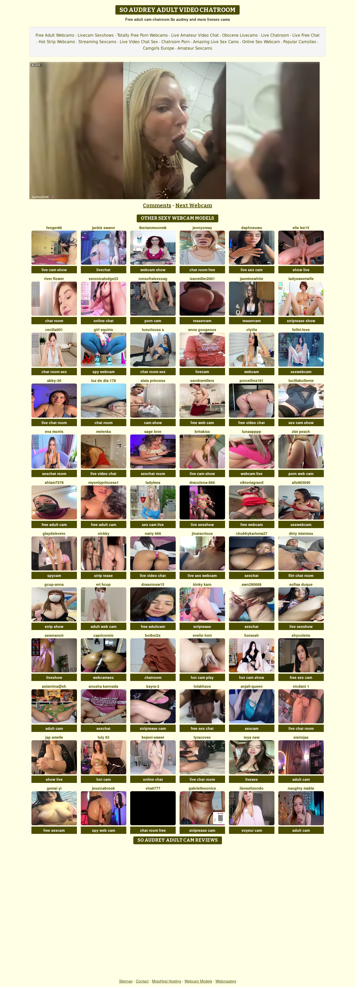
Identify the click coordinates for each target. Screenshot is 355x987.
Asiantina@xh (54, 686)
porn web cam (300, 473)
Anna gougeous (202, 329)
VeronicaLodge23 (103, 278)
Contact (142, 981)
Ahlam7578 (54, 482)
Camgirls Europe (158, 48)
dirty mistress (301, 533)
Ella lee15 (301, 227)
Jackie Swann (103, 227)
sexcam (251, 728)
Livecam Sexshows (96, 35)
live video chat (103, 473)
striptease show (301, 320)
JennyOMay (202, 227)
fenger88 (54, 227)
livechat (103, 269)
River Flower (54, 278)
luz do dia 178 (103, 380)
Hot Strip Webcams (57, 41)
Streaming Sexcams (97, 41)
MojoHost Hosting (166, 981)
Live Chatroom (275, 35)
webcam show (153, 269)
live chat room (54, 422)
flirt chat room (300, 575)
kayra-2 (152, 686)
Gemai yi (54, 788)
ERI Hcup (103, 584)
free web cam (202, 422)
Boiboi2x (153, 635)
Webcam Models (198, 981)
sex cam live (153, 524)
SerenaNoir (54, 635)
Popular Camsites (299, 41)
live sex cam (251, 269)
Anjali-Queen (252, 686)
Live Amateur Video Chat (195, 35)
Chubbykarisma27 (251, 533)
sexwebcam (301, 371)
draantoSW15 (152, 584)
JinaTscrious (202, 533)
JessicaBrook (103, 788)
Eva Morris (54, 431)
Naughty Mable (301, 788)
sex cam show (301, 422)
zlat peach (301, 431)
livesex (251, 779)
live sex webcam (202, 575)
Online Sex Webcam (261, 41)
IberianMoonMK (153, 227)
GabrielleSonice (202, 788)
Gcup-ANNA (54, 584)
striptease (202, 626)
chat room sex (54, 371)
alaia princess (153, 380)
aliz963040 (301, 482)
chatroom (152, 677)
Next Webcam (193, 205)
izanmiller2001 (202, 278)
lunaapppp (251, 431)
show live (301, 269)
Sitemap (126, 981)
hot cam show (251, 677)
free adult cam (54, 524)
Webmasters (225, 981)
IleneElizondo (252, 788)
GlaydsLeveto (54, 533)
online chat (104, 320)
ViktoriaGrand (252, 482)
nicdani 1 (301, 686)
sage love (152, 431)
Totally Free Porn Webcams (142, 35)
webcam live (251, 473)
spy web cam (103, 830)
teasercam (202, 320)
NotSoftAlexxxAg (153, 278)
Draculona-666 (202, 482)
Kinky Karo (202, 584)
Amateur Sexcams (195, 48)
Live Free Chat (306, 35)
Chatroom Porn (175, 41)
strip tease (103, 575)
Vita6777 (153, 788)
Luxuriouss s (153, 329)
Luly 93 (103, 737)
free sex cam (301, 677)
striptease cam (153, 728)
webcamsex (103, 677)
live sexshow (202, 524)
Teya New (252, 737)
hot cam (103, 779)
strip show (54, 626)
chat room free (202, 269)
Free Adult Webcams (55, 35)
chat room (54, 320)
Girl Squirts (103, 329)
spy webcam (104, 371)
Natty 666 (153, 533)
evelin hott (202, 635)
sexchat (252, 575)
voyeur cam (251, 830)
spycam (54, 575)
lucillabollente (301, 380)
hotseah (251, 635)
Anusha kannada (103, 686)
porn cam (152, 320)
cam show (153, 422)
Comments (157, 205)
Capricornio (103, 635)
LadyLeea (153, 482)
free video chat (251, 422)
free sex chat (202, 728)
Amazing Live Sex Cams (216, 41)
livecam (202, 371)
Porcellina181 (252, 380)
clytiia (251, 329)
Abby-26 (54, 380)
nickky (103, 533)
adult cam (54, 728)
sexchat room (54, 473)
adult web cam (103, 626)
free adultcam (153, 626)
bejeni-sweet (153, 737)
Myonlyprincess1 (103, 482)
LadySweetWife (301, 278)
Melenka (103, 431)
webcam (251, 371)
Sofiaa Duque (301, 584)
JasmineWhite (251, 278)
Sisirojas (300, 737)
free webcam (251, 524)
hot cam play (202, 677)
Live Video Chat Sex (139, 41)
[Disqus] (177, 912)
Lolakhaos (202, 686)
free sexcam (54, 830)
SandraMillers (202, 380)
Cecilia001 (54, 329)
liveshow (54, 677)
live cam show (54, 269)
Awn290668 (251, 584)
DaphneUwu (251, 227)
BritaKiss (202, 431)
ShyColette (301, 635)
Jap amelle (54, 737)
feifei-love (301, 329)
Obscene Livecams (240, 35)
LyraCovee (202, 737)
